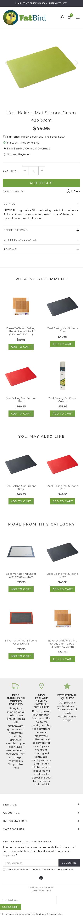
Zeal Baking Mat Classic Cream (62, 400)
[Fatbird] (25, 17)
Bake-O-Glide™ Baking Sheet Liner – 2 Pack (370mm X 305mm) (21, 331)
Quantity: (10, 171)
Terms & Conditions (44, 869)
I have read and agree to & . (33, 914)
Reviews (9, 249)
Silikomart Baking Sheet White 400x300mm (21, 575)
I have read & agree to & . (40, 869)
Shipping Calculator (20, 239)
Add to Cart (41, 183)
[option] (41, 66)
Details (9, 203)
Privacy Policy (65, 869)
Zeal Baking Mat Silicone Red (21, 400)
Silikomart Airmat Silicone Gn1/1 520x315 (21, 642)
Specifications (15, 230)
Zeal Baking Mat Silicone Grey (62, 330)
